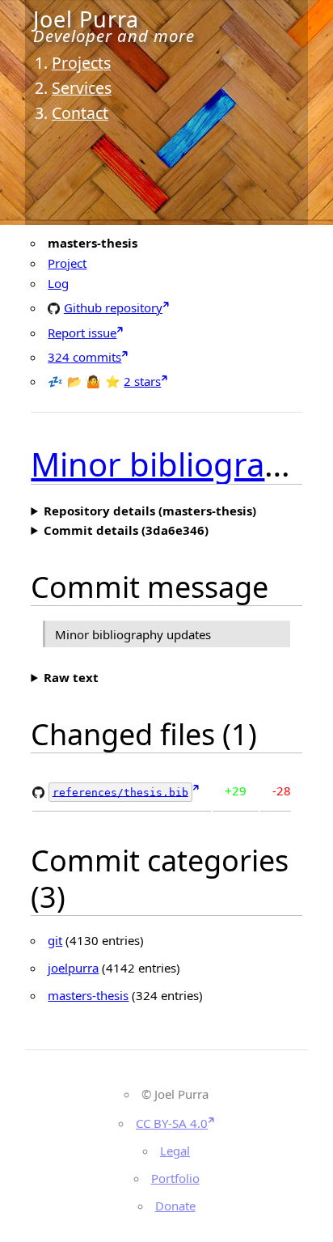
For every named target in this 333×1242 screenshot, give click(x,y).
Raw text (71, 677)
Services (82, 88)
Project (67, 263)
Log (58, 283)
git (55, 940)
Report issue (82, 332)
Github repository (113, 307)
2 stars (142, 381)
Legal (175, 1150)
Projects (81, 63)
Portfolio (175, 1178)
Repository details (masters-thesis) (150, 510)
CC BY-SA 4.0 (172, 1123)
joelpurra (73, 968)
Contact (80, 113)
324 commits (84, 357)
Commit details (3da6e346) (126, 530)
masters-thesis (88, 995)
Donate (175, 1205)
